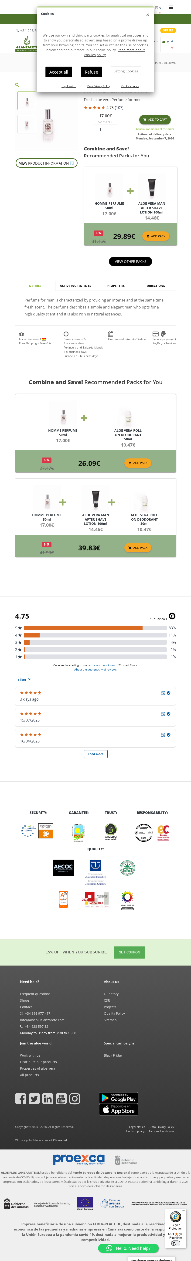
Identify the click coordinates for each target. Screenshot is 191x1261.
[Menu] (183, 1211)
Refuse (91, 72)
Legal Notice (68, 86)
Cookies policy (130, 86)
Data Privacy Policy (98, 86)
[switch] (175, 1243)
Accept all (58, 72)
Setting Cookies (126, 71)
